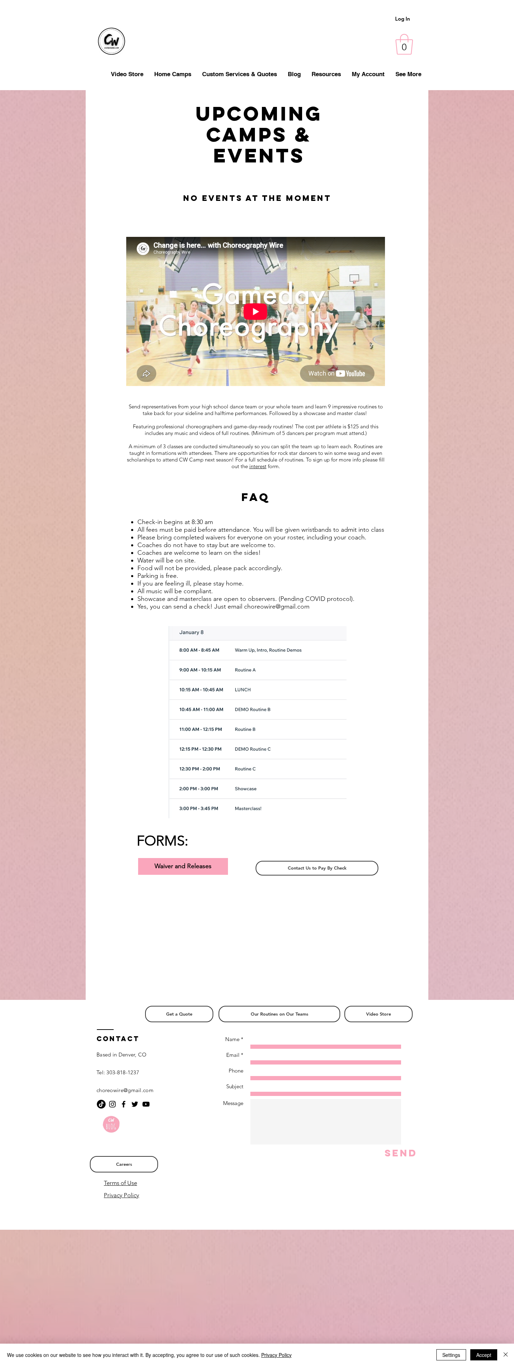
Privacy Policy (121, 1195)
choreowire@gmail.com (276, 606)
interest (257, 466)
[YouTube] (146, 1104)
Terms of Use (120, 1182)
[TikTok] (101, 1104)
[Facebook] (123, 1104)
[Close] (505, 1354)
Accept (483, 1354)
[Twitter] (134, 1104)
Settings (451, 1354)
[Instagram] (112, 1104)
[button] (404, 44)
